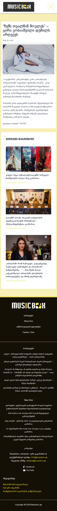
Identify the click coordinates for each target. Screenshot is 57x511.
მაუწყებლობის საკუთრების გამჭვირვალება (22, 491)
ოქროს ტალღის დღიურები (28, 327)
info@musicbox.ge (39, 457)
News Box (28, 321)
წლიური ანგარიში (11, 488)
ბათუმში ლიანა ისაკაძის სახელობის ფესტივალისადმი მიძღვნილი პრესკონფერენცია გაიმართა (24, 221)
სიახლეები (28, 316)
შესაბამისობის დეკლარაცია (16, 484)
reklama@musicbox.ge (36, 461)
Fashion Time (28, 332)
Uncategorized (11, 182)
